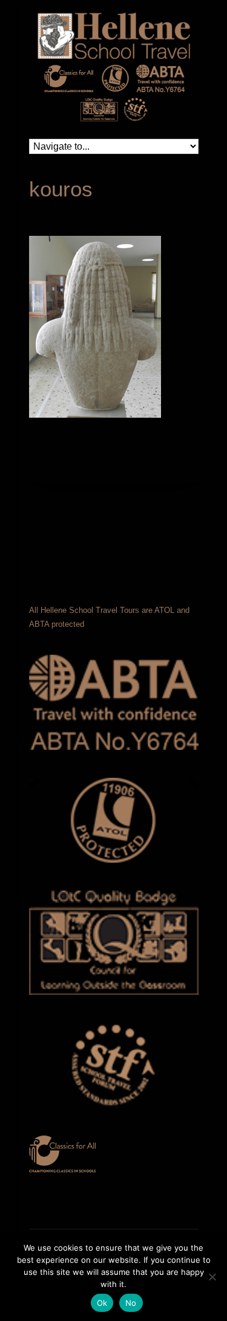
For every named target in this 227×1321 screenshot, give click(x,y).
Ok (102, 1303)
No (131, 1303)
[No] (212, 1277)
